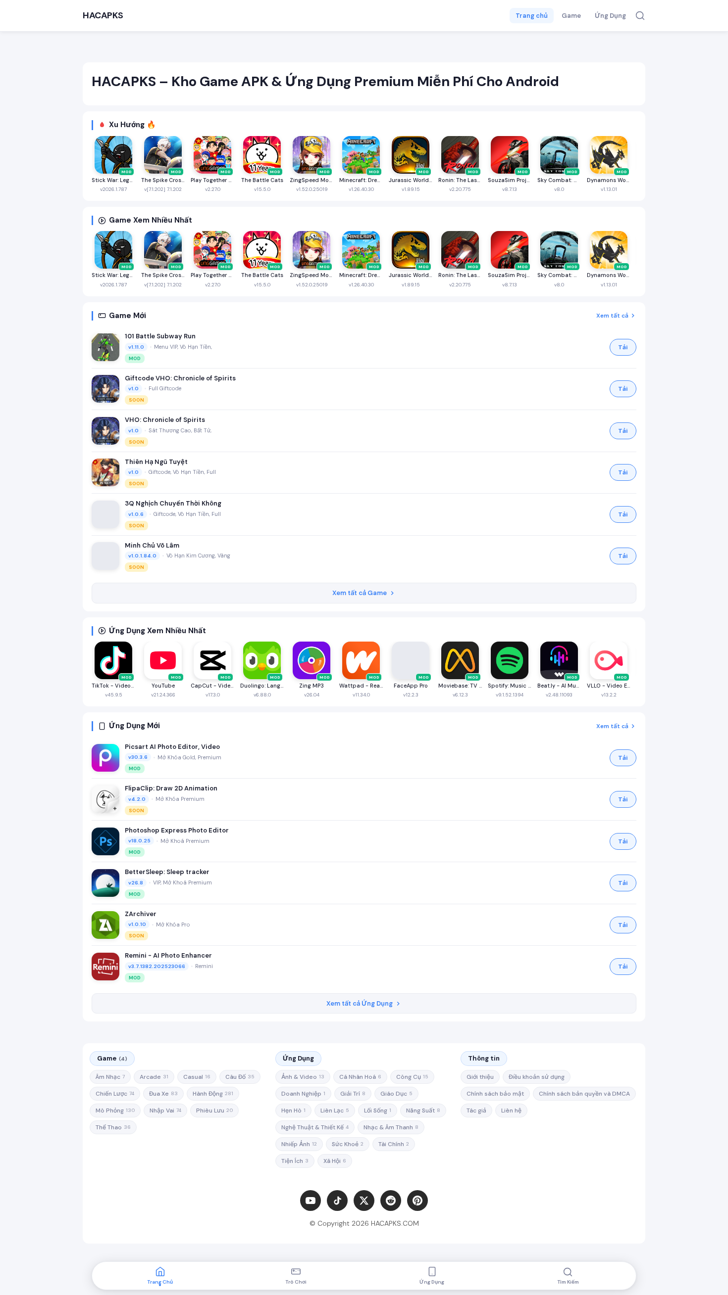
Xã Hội (334, 1161)
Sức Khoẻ (348, 1144)
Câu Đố (240, 1077)
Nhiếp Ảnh (299, 1144)
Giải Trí (352, 1094)
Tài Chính (393, 1144)
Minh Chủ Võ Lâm (152, 545)
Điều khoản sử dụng (537, 1077)
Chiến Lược (115, 1094)
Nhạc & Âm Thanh (391, 1127)
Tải (623, 347)
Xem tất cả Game (359, 593)
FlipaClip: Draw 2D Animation (171, 788)
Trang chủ (532, 15)
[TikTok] (337, 1200)
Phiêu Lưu (214, 1110)
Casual (196, 1077)
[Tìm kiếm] (640, 15)
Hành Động (213, 1094)
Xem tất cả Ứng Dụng (359, 1003)
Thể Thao (113, 1127)
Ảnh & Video (302, 1077)
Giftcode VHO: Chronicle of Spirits (180, 378)
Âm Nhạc (110, 1077)
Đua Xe (163, 1094)
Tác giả (476, 1110)
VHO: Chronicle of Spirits (165, 420)
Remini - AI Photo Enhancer (168, 955)
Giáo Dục (396, 1094)
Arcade (154, 1077)
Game (571, 15)
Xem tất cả (612, 316)
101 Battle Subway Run (160, 336)
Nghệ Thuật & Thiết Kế (315, 1127)
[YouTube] (310, 1200)
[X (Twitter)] (364, 1200)
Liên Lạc (334, 1110)
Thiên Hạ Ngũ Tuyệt (156, 462)
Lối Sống (377, 1110)
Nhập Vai (165, 1110)
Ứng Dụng (610, 15)
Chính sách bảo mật (495, 1094)
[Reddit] (390, 1200)
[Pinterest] (417, 1200)
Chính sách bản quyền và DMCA (584, 1094)
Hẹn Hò (293, 1110)
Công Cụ (412, 1077)
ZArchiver (140, 914)
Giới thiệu (480, 1077)
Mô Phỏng (115, 1110)
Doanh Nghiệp (303, 1094)
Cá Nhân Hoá (360, 1077)
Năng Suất (423, 1110)
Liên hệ (511, 1110)
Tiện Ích (295, 1161)
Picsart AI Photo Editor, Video (172, 746)
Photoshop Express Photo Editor (177, 830)
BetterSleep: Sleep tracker (167, 872)
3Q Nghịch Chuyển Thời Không (173, 503)
